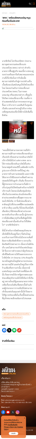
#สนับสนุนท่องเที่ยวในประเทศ (12, 317)
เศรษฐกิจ (12, 13)
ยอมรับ (13, 433)
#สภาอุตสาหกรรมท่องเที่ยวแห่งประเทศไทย (16, 314)
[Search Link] (30, 4)
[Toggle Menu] (33, 4)
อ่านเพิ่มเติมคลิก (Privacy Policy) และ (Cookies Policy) (13, 427)
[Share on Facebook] (4, 330)
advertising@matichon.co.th (15, 400)
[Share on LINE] (14, 330)
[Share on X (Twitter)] (9, 330)
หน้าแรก (4, 13)
